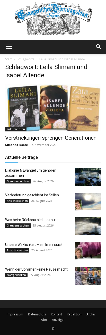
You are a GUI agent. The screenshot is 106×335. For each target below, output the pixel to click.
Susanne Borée (16, 145)
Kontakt (56, 314)
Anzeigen (58, 319)
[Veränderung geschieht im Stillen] (88, 201)
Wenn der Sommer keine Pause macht (36, 269)
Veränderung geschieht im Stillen (32, 195)
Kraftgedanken (16, 275)
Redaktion (74, 314)
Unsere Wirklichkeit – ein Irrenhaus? (34, 244)
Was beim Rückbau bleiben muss (31, 220)
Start (8, 59)
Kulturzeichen (16, 129)
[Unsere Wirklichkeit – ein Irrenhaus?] (88, 251)
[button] (9, 47)
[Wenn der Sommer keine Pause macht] (88, 276)
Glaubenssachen (18, 181)
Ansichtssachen (17, 201)
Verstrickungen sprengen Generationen (50, 138)
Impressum (15, 314)
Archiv (90, 314)
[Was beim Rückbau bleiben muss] (88, 226)
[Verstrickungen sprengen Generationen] (53, 108)
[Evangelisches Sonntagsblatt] (53, 20)
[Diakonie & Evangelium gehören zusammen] (88, 177)
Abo (44, 319)
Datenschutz (37, 314)
